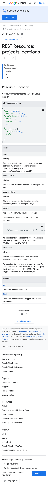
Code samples (8, 414)
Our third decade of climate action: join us (20, 468)
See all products (8, 359)
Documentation (15, 26)
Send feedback (12, 39)
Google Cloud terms (11, 464)
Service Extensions (18, 10)
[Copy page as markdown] (13, 58)
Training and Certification (12, 423)
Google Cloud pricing (10, 363)
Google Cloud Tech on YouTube (14, 450)
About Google (7, 460)
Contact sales (7, 371)
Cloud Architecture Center (12, 418)
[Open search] (29, 3)
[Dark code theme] (43, 110)
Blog (4, 434)
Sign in (42, 3)
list (5, 294)
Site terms (28, 460)
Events (5, 438)
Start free (9, 17)
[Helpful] (18, 34)
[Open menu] (4, 3)
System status (8, 395)
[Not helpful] (22, 34)
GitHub (4, 406)
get (4, 285)
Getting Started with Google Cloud (15, 410)
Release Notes (8, 391)
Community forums (10, 383)
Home (4, 26)
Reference (26, 29)
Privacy (18, 460)
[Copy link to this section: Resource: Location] (31, 87)
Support (5, 387)
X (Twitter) (6, 442)
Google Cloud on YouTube (12, 446)
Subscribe (39, 473)
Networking (29, 26)
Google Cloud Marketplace (12, 367)
